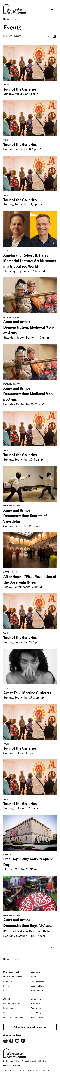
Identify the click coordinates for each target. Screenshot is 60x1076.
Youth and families (39, 986)
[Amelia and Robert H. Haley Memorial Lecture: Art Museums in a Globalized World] (30, 229)
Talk (5, 250)
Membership (36, 1003)
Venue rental (9, 1070)
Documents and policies (14, 1017)
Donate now (36, 1008)
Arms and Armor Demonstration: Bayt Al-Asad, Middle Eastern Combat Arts (27, 925)
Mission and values (12, 1003)
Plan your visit (11, 971)
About (6, 998)
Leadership (8, 1008)
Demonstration (11, 317)
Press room (33, 1070)
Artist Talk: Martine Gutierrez (27, 692)
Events (6, 986)
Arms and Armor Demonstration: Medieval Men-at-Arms (28, 327)
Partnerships (9, 1013)
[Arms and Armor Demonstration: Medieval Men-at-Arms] (30, 295)
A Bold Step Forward (40, 1013)
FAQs (5, 990)
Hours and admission (12, 976)
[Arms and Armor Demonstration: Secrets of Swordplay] (30, 484)
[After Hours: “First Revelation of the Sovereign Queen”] (30, 550)
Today (30, 948)
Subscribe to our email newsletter (30, 1027)
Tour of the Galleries (20, 89)
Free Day (8, 854)
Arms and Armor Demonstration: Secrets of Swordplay (25, 516)
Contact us (45, 1070)
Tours (33, 976)
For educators (37, 990)
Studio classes (37, 981)
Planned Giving (38, 1017)
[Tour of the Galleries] (30, 63)
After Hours (10, 572)
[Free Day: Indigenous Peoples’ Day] (30, 833)
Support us (37, 998)
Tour (6, 84)
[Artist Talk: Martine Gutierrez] (30, 666)
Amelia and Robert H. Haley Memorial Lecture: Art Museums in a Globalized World (29, 261)
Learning (35, 971)
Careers (21, 1070)
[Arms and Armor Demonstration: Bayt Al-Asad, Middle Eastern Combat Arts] (30, 893)
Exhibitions (8, 981)
